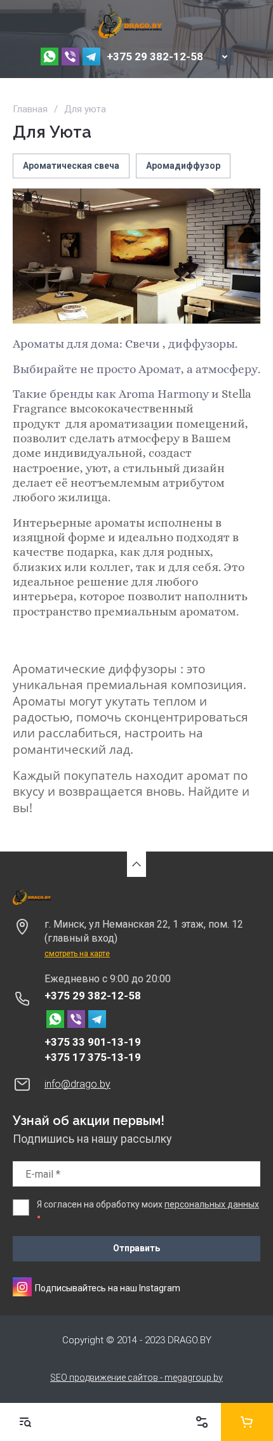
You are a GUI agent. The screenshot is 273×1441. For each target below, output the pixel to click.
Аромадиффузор (183, 166)
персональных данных (211, 1204)
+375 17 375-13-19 (92, 1057)
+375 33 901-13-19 (92, 1042)
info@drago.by (77, 1084)
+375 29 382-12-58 (155, 56)
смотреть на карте (77, 953)
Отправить (136, 1248)
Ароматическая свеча (71, 166)
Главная (30, 109)
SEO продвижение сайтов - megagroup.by (136, 1377)
